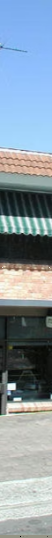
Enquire (48, 536)
